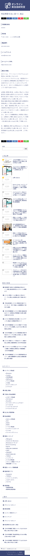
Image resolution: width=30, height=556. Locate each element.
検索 (3, 146)
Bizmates (9, 373)
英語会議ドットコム (11, 463)
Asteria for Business (12, 440)
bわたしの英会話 (10, 419)
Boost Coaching (11, 444)
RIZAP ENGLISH (11, 454)
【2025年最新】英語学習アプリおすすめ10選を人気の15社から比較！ (15, 541)
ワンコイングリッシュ (12, 432)
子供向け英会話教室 (10, 394)
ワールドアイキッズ (11, 408)
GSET (7, 450)
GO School (9, 399)
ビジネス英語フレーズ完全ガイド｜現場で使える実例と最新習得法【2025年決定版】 (15, 341)
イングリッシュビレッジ (12, 428)
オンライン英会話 (9, 370)
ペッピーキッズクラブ (12, 406)
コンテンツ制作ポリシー (10, 512)
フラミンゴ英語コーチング (13, 461)
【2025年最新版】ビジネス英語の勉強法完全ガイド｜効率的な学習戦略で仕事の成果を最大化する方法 (15, 313)
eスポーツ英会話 (10, 397)
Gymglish (9, 474)
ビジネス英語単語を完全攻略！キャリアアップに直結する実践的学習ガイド (15, 320)
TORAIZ (8, 456)
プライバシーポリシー (10, 505)
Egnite (8, 446)
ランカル (8, 430)
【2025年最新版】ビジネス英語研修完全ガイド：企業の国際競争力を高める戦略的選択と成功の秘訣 (15, 356)
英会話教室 (7, 416)
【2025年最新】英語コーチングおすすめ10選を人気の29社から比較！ (15, 529)
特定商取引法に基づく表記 (11, 524)
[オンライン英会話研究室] (15, 9)
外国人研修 (7, 390)
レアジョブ (9, 386)
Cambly (8, 375)
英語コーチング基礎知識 (11, 467)
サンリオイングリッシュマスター (15, 402)
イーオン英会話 (10, 426)
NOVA (8, 423)
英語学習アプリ (8, 471)
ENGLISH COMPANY (12, 448)
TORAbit (8, 476)
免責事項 (20, 552)
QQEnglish (9, 379)
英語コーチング (8, 436)
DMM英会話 (9, 377)
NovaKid (8, 401)
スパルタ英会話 (10, 459)
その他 (8, 382)
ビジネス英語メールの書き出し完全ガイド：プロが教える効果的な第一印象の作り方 (15, 297)
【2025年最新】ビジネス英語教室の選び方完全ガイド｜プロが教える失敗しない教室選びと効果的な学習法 (15, 334)
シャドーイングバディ (12, 478)
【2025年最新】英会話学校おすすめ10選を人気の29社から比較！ (15, 535)
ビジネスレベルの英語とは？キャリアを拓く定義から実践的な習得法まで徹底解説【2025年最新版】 (15, 348)
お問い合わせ (7, 501)
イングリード (9, 458)
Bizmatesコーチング (11, 442)
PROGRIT (9, 452)
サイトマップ (7, 516)
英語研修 (6, 485)
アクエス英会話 (10, 381)
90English (9, 439)
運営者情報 (7, 509)
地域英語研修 (9, 487)
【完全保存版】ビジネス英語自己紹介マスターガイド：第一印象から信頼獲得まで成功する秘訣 (15, 305)
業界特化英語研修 (10, 489)
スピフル (8, 481)
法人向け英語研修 (9, 412)
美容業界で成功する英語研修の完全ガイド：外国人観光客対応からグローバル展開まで (15, 289)
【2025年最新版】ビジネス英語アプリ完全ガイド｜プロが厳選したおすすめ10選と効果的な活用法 (15, 327)
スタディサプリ (10, 480)
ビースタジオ (9, 404)
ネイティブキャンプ (11, 384)
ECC (7, 421)
